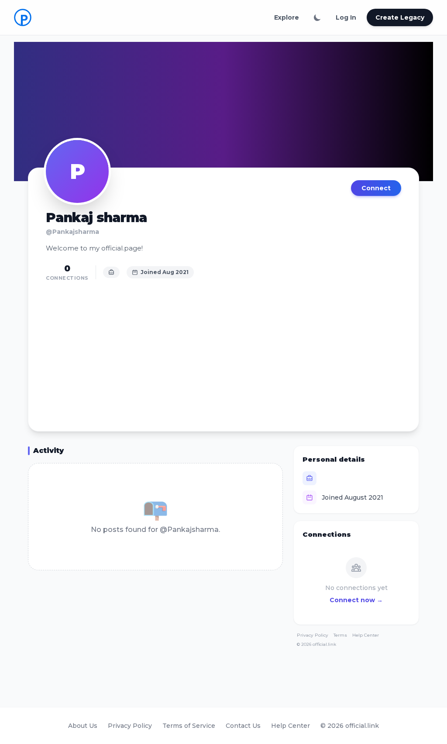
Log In (346, 17)
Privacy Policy (312, 635)
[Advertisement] (223, 352)
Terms (340, 635)
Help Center (365, 635)
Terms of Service (188, 726)
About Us (82, 726)
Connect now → (356, 600)
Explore (286, 17)
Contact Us (243, 726)
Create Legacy (399, 17)
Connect (376, 188)
